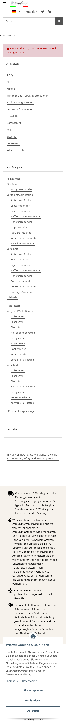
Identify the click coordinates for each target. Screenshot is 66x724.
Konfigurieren (33, 700)
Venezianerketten (21, 354)
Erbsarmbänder (20, 205)
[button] (16, 11)
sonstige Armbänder (23, 243)
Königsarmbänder (21, 189)
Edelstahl (12, 297)
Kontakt (11, 88)
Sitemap (11, 136)
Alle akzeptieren (33, 690)
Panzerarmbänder (21, 232)
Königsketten (18, 338)
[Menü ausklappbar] (4, 2)
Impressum (12, 680)
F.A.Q (10, 75)
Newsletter (13, 116)
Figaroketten (18, 327)
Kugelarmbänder (21, 227)
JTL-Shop (39, 719)
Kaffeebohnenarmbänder (26, 216)
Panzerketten (18, 349)
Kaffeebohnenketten (23, 332)
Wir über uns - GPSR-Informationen (27, 95)
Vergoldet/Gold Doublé (20, 195)
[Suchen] (59, 21)
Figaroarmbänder (21, 211)
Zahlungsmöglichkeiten (20, 102)
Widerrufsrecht (16, 150)
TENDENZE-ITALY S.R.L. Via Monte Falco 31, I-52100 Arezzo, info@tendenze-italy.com (33, 456)
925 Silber (12, 184)
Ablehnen (33, 710)
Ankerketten (18, 316)
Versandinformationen (20, 109)
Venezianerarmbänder (24, 238)
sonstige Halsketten (22, 359)
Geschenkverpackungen (22, 411)
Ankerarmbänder (21, 200)
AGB (9, 129)
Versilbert (12, 249)
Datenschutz (29, 680)
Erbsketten (17, 322)
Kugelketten (18, 343)
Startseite (12, 82)
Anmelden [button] (30, 12)
